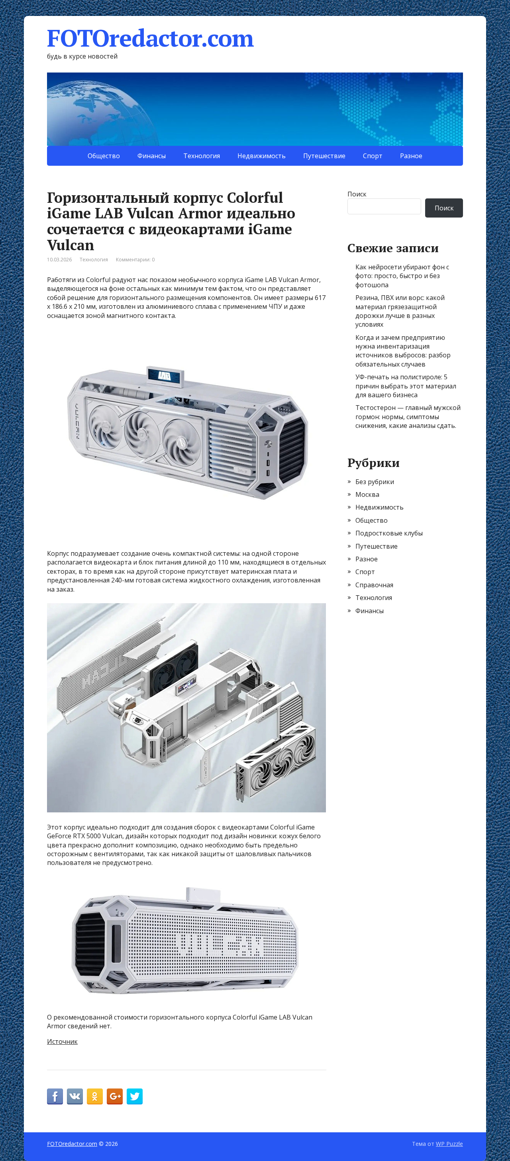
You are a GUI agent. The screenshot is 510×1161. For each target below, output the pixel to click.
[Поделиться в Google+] (115, 1096)
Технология (201, 155)
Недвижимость (261, 155)
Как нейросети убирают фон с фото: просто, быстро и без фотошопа (402, 276)
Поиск (357, 194)
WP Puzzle (449, 1143)
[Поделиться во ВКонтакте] (75, 1096)
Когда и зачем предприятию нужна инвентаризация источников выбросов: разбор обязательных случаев (403, 351)
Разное (411, 155)
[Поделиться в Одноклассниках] (95, 1096)
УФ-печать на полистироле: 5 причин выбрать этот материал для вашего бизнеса (405, 386)
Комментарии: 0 (135, 259)
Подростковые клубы (389, 533)
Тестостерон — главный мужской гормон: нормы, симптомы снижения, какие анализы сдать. (408, 416)
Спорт (372, 155)
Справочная (374, 584)
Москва (367, 494)
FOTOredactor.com (150, 38)
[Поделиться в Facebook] (55, 1096)
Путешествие (324, 155)
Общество (104, 155)
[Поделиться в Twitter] (135, 1096)
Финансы (151, 155)
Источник (62, 1041)
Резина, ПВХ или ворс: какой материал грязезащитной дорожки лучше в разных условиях (400, 311)
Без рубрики (374, 481)
